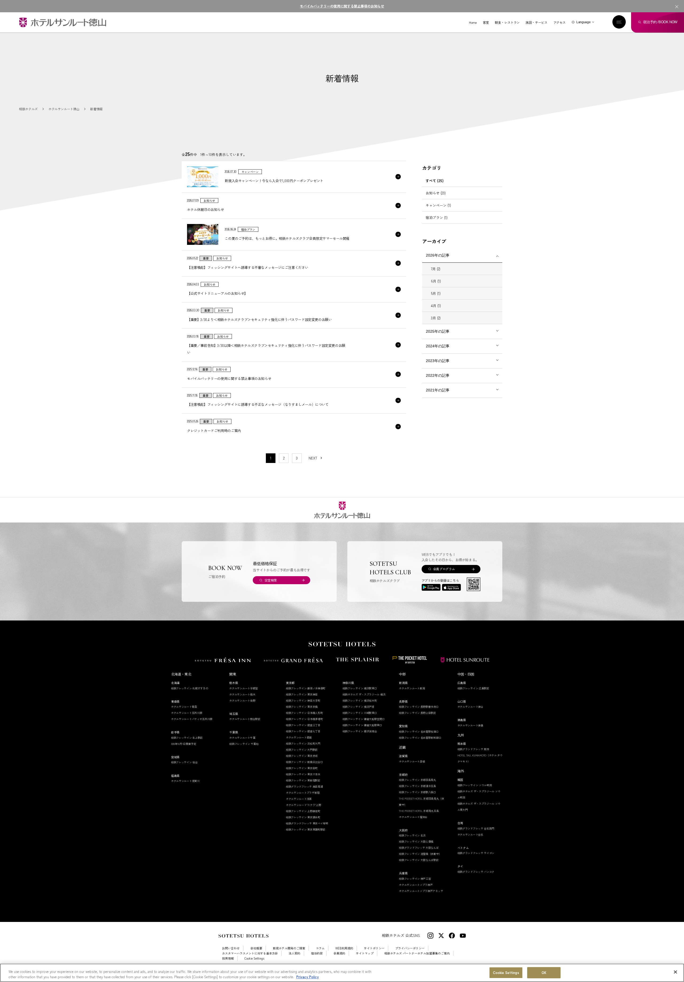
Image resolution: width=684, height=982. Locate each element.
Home (473, 22)
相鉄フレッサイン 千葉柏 (243, 744)
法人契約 (294, 953)
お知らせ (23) (436, 192)
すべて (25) (435, 180)
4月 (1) (436, 305)
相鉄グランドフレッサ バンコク (476, 872)
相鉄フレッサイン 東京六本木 (303, 774)
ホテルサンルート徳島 (470, 725)
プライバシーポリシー (410, 948)
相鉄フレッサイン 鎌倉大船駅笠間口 (364, 719)
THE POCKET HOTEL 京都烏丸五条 (419, 811)
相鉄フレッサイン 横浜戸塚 (358, 707)
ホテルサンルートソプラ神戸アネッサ (421, 891)
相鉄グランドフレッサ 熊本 (473, 749)
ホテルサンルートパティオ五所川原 (191, 719)
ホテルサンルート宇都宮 (243, 688)
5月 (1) (436, 293)
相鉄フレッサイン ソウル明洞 (474, 785)
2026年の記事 (437, 255)
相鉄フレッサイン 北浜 (412, 835)
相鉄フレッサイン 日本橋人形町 (304, 713)
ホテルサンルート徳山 (470, 707)
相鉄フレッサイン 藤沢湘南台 (360, 731)
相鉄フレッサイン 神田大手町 (303, 700)
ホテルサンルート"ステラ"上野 (303, 805)
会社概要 (256, 948)
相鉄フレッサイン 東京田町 (302, 768)
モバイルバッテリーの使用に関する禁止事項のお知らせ (342, 6)
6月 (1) (436, 281)
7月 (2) (435, 268)
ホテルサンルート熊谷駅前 (244, 719)
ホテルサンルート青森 (184, 707)
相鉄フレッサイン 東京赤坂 (302, 756)
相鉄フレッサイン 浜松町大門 (303, 743)
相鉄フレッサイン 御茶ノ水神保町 (305, 688)
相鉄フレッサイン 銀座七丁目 (303, 731)
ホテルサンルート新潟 (412, 688)
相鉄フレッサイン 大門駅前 (302, 750)
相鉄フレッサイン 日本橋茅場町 (304, 719)
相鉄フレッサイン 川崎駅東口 (360, 713)
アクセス (559, 22)
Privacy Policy (307, 976)
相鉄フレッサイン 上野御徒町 (303, 811)
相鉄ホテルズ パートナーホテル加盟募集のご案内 (417, 953)
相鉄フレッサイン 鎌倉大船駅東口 (362, 725)
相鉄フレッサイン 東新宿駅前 (303, 780)
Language (583, 22)
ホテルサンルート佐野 (242, 700)
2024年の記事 (437, 346)
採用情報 (228, 958)
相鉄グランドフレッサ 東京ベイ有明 (307, 823)
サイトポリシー (374, 948)
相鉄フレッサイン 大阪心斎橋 (416, 841)
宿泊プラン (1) (437, 217)
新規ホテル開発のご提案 (289, 948)
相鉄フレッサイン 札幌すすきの (189, 688)
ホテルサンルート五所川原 (186, 713)
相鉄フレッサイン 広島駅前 (473, 688)
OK (544, 972)
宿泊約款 (317, 953)
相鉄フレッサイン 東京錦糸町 (303, 817)
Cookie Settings (506, 972)
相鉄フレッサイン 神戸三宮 (415, 879)
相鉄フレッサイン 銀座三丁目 (303, 725)
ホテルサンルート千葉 (242, 738)
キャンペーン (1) (438, 205)
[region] (342, 973)
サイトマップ (365, 953)
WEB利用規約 (344, 948)
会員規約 (339, 953)
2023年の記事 (437, 361)
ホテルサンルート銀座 (299, 737)
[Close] (675, 972)
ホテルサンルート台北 (470, 834)
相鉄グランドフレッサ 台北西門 (476, 828)
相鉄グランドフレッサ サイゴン (476, 853)
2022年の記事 (437, 375)
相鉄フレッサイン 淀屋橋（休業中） (420, 854)
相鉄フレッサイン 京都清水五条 (417, 786)
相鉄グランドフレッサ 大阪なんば (418, 848)
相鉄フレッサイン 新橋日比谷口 (304, 762)
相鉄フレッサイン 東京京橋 (302, 707)
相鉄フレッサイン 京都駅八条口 (417, 792)
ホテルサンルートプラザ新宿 (303, 793)
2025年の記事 (437, 331)
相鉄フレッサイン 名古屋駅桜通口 (418, 731)
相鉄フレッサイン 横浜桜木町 (360, 700)
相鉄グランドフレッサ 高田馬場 (304, 786)
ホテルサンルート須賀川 (185, 781)
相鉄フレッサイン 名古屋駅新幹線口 (420, 738)
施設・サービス (536, 22)
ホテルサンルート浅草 (299, 799)
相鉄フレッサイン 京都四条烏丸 (417, 780)
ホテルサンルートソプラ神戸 (416, 885)
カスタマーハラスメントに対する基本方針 (250, 953)
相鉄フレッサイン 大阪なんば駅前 (418, 860)
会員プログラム (444, 569)
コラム (320, 948)
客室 (486, 22)
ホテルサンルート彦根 (412, 761)
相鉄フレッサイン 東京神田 (302, 694)
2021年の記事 (437, 390)
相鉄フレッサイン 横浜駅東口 (360, 688)
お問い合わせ (231, 948)
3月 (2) (436, 317)
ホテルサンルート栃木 (242, 694)
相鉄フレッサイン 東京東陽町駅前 (305, 829)
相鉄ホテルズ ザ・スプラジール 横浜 (364, 694)
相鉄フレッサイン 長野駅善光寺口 (418, 707)
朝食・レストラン (507, 22)
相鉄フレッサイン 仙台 (184, 762)
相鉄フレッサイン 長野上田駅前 (417, 713)
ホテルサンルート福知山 (413, 817)
